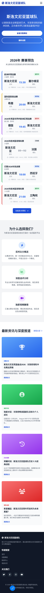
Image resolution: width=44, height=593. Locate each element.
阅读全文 (7, 378)
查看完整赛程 (22, 33)
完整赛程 (5, 557)
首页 (3, 554)
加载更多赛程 (20, 211)
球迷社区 (5, 563)
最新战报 (22, 40)
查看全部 (37, 331)
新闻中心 (5, 560)
